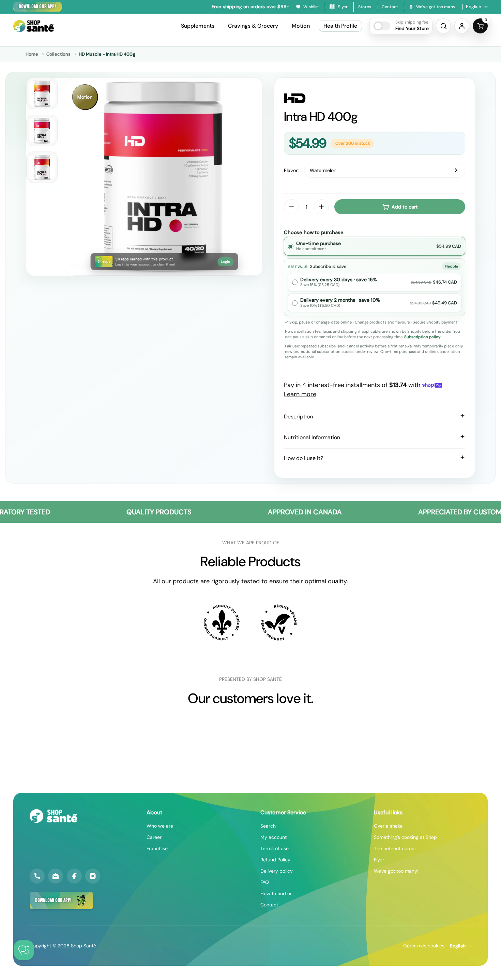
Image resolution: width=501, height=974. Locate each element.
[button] (400, 25)
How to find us (276, 893)
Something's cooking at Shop (405, 837)
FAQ (264, 882)
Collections (58, 54)
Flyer (379, 860)
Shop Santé (83, 946)
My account (273, 837)
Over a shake (388, 826)
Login (225, 261)
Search (268, 826)
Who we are (160, 826)
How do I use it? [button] (303, 458)
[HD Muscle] (374, 98)
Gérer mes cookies (423, 946)
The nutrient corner (395, 848)
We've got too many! (396, 871)
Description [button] (298, 416)
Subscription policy (422, 337)
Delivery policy (276, 871)
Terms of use (274, 848)
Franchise (157, 848)
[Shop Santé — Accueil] (53, 816)
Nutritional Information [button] (312, 437)
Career (154, 837)
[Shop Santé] (33, 26)
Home (32, 54)
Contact (269, 905)
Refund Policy (275, 860)
